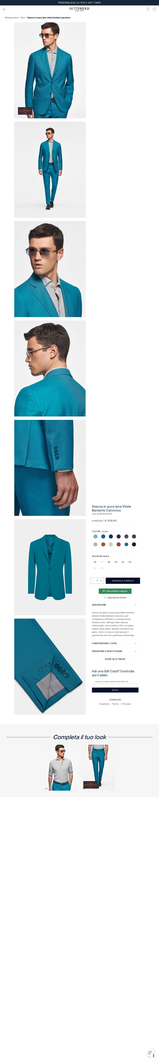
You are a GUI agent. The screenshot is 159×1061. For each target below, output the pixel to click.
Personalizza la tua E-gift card (79, 3)
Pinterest (126, 704)
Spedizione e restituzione (107, 651)
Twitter (115, 704)
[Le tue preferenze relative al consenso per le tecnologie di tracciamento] (154, 1056)
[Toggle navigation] (4, 9)
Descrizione (99, 605)
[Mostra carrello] (154, 10)
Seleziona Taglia (100, 556)
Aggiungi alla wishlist (116, 597)
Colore (100, 531)
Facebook (104, 704)
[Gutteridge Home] (79, 9)
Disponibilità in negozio (117, 591)
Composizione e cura (104, 643)
